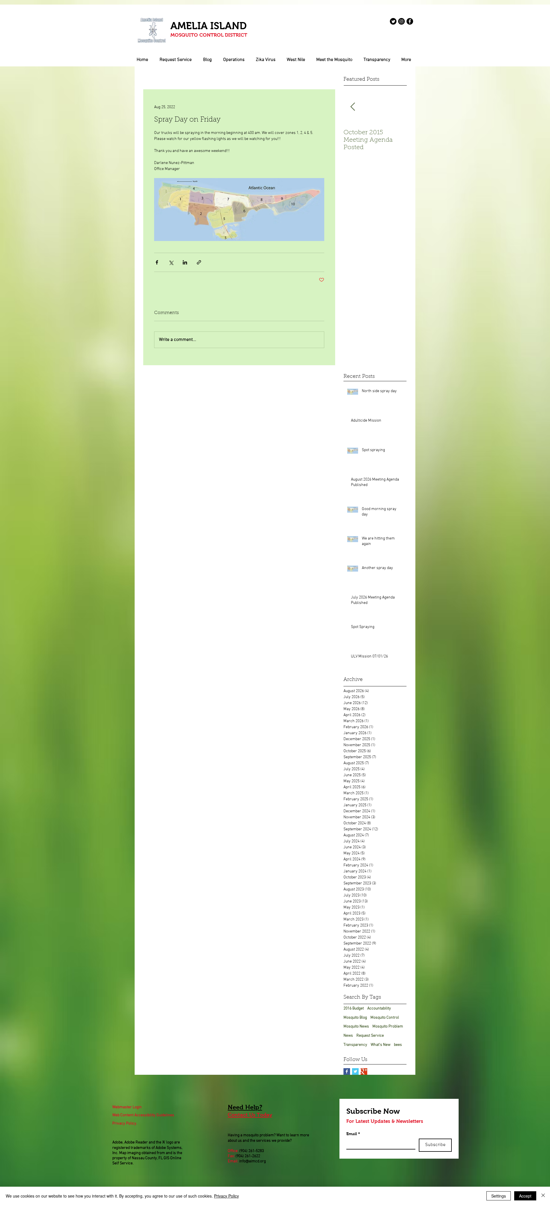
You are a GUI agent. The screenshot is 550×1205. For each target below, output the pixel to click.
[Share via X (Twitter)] (171, 262)
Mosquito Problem (387, 1026)
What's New (380, 1044)
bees (398, 1044)
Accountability (379, 1008)
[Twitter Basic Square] (355, 1071)
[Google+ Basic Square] (364, 1071)
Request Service (370, 1035)
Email (353, 1133)
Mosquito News (356, 1026)
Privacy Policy (226, 1196)
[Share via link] (199, 262)
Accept (525, 1196)
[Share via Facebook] (157, 262)
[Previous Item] (352, 106)
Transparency (355, 1044)
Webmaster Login (127, 1107)
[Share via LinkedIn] (185, 262)
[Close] (543, 1195)
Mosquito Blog (355, 1017)
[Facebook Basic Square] (346, 1071)
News (348, 1035)
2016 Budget (353, 1008)
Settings (498, 1196)
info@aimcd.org (252, 1161)
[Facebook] (409, 21)
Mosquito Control (384, 1017)
